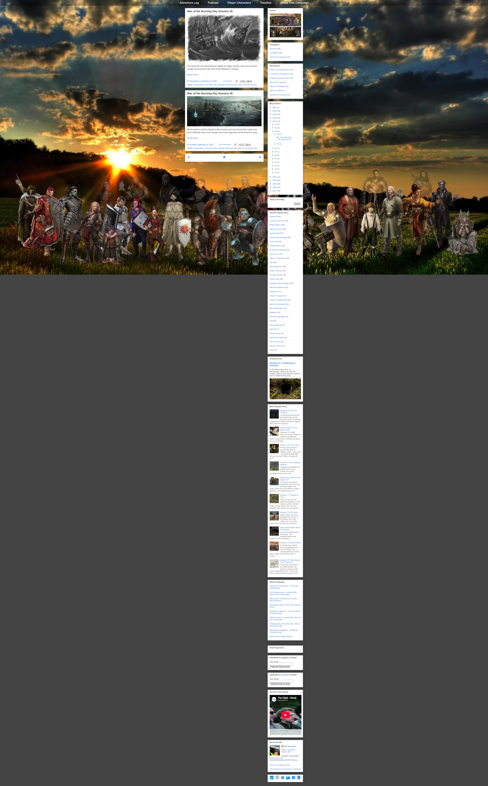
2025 (274, 111)
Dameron (273, 217)
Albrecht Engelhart (277, 287)
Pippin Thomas (276, 271)
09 (276, 131)
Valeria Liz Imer (276, 229)
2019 (274, 184)
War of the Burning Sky (248, 85)
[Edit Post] (236, 81)
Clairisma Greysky (277, 337)
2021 (274, 177)
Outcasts (273, 49)
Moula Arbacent (276, 266)
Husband (291, 750)
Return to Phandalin (278, 86)
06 (276, 155)
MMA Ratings (292, 760)
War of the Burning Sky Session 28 (210, 93)
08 (276, 148)
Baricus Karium (276, 346)
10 (276, 128)
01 (276, 173)
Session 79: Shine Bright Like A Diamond (290, 561)
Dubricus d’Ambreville (278, 300)
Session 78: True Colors (290, 445)
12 (276, 124)
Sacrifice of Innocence (278, 95)
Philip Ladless (275, 225)
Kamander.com (277, 758)
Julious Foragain (276, 296)
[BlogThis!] (243, 81)
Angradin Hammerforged (228, 85)
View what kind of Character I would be (285, 769)
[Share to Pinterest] (250, 81)
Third (272, 350)
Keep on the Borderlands (280, 70)
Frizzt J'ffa (274, 242)
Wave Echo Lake (276, 82)
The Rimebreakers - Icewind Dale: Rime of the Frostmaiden (283, 593)
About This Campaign (294, 2)
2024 (274, 114)
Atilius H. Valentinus (277, 258)
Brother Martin (275, 246)
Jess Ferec (274, 254)
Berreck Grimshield (277, 304)
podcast (284, 675)
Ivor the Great (275, 342)
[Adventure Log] (299, 779)
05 (276, 159)
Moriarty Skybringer (277, 317)
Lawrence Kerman (277, 221)
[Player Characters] (288, 779)
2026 (274, 107)
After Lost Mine (276, 91)
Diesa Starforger (276, 308)
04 (278, 144)
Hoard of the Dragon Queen (281, 636)
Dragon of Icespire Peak (279, 78)
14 (278, 134)
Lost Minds (274, 53)
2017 (274, 191)
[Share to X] (246, 81)
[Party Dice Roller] (283, 779)
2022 (274, 121)
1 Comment (227, 81)
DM (288, 752)
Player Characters (239, 2)
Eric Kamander (290, 746)
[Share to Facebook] (248, 81)
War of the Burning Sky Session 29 (210, 11)
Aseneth (273, 329)
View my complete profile (280, 765)
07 (276, 152)
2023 (274, 118)
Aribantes (273, 292)
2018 (274, 187)
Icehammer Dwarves (278, 57)
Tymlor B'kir (274, 279)
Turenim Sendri (276, 275)
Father (283, 752)
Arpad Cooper (275, 333)
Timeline (265, 2)
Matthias (273, 312)
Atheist (284, 750)
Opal (271, 321)
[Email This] (241, 81)
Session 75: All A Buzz (289, 512)
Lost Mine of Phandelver (279, 74)
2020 (274, 180)
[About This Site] (293, 779)
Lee (271, 262)
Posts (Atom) (230, 165)
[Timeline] (272, 779)
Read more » (193, 75)
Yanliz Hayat (275, 233)
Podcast (213, 2)
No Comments (225, 144)
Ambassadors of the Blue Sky (205, 85)
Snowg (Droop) (276, 325)
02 (276, 169)
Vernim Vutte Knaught (278, 237)
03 (276, 166)
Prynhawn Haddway (278, 250)
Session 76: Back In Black (290, 543)
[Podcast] (277, 779)
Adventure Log (189, 2)
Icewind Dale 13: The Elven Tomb (288, 429)
